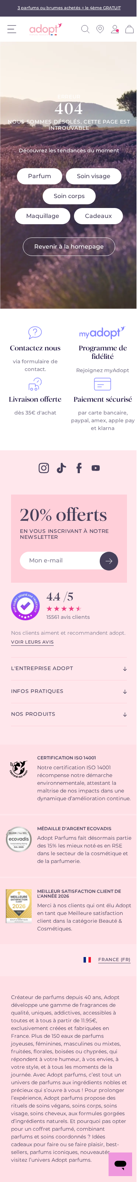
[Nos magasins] (100, 29)
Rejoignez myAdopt (102, 370)
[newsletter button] (109, 561)
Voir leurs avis (32, 642)
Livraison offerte (35, 399)
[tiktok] (61, 468)
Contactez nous (35, 348)
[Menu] (12, 29)
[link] (114, 29)
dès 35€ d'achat (35, 413)
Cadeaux (98, 216)
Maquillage (42, 216)
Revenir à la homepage (69, 247)
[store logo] (43, 29)
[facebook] (79, 468)
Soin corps (69, 196)
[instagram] (44, 468)
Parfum (39, 176)
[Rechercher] (85, 29)
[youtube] (95, 468)
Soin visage (93, 176)
